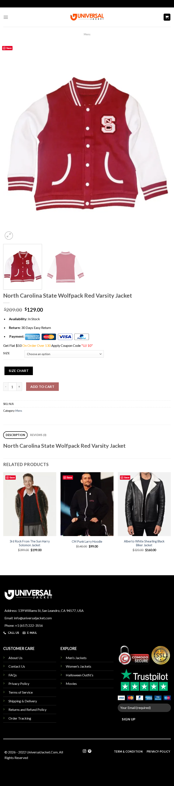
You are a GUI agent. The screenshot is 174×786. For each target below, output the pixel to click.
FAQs (12, 675)
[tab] (15, 435)
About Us (15, 658)
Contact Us (16, 666)
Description (15, 435)
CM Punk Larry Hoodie (87, 541)
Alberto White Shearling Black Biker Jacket (144, 543)
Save (9, 48)
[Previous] (12, 142)
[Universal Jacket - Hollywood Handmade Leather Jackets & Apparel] (87, 17)
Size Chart (19, 371)
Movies (71, 683)
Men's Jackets (76, 658)
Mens (87, 34)
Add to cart (42, 386)
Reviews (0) (38, 435)
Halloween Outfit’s (79, 675)
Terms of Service (20, 692)
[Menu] (5, 17)
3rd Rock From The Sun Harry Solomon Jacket (30, 543)
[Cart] (167, 17)
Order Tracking (19, 718)
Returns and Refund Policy (27, 709)
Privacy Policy (18, 683)
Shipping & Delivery (22, 701)
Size (6, 353)
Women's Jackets (78, 666)
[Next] (162, 142)
